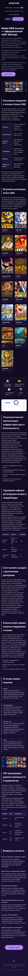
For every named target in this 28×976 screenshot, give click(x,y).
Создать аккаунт (18, 19)
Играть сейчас (8, 74)
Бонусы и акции (9, 11)
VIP (22, 11)
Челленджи (18, 7)
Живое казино (9, 7)
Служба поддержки (14, 14)
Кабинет (8, 19)
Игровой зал (17, 11)
